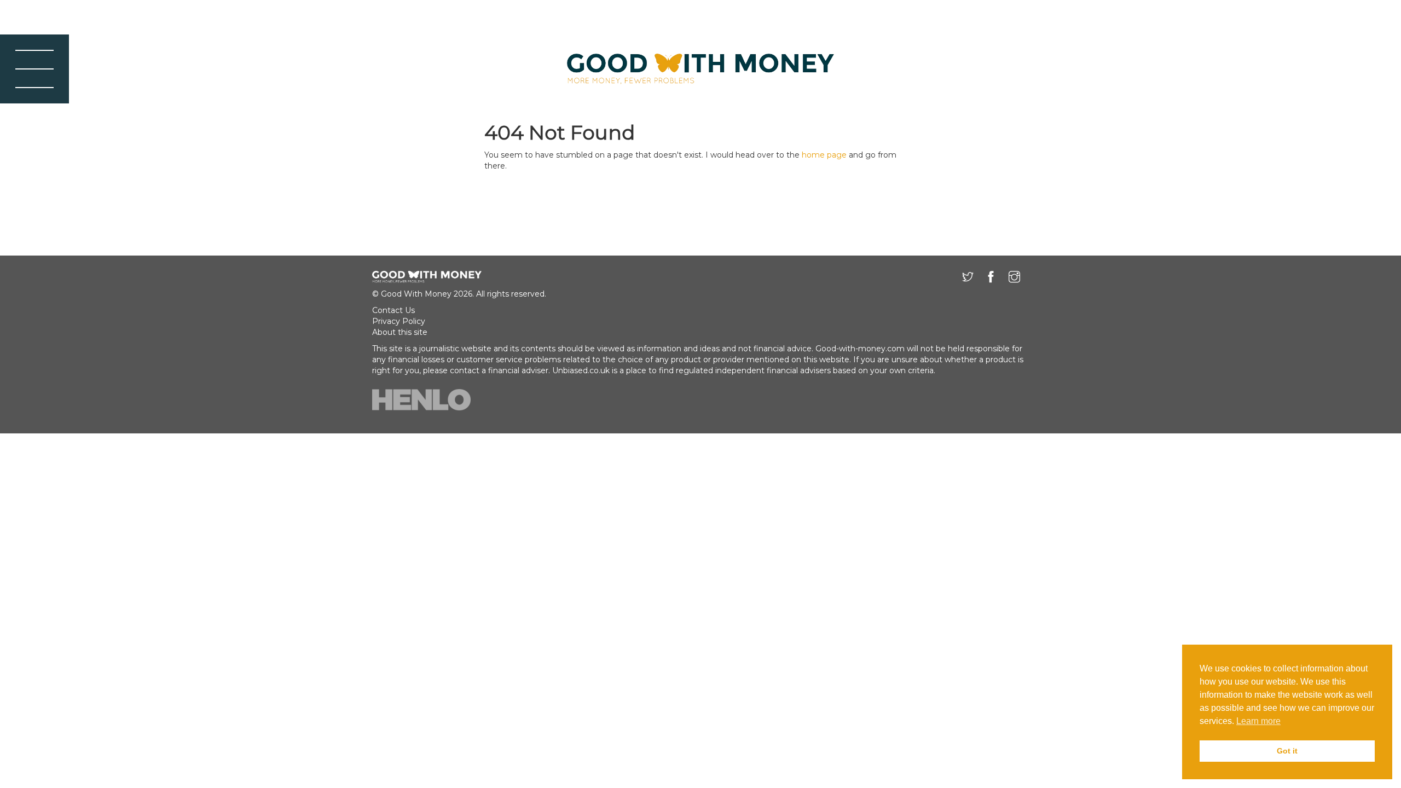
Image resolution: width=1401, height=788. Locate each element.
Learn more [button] (1258, 721)
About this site (399, 332)
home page (824, 155)
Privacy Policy (398, 321)
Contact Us (393, 310)
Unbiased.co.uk (581, 370)
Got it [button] (1287, 750)
